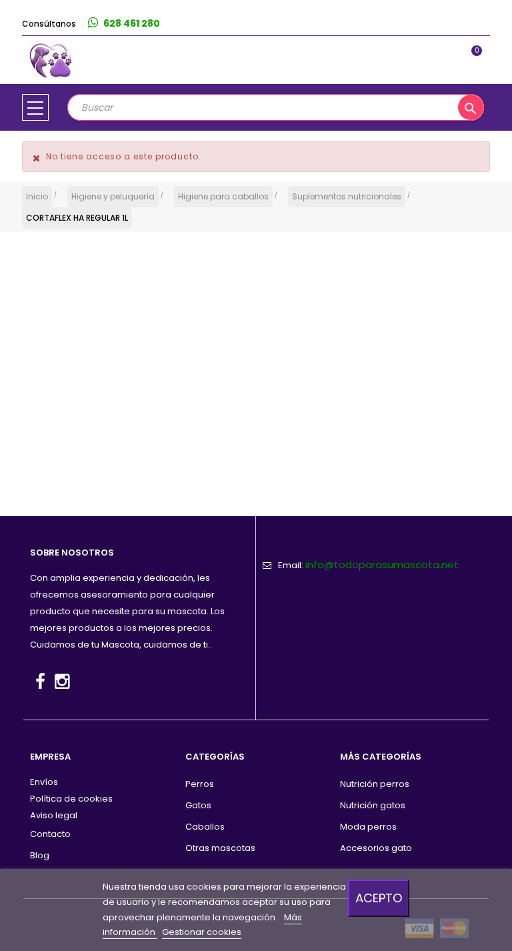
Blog (39, 855)
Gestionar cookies (201, 932)
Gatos (198, 805)
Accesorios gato (376, 848)
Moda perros (368, 826)
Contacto (50, 834)
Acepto (378, 898)
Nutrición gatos (372, 805)
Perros (199, 784)
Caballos (205, 826)
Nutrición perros (374, 784)
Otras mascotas (220, 848)
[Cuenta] (476, 23)
